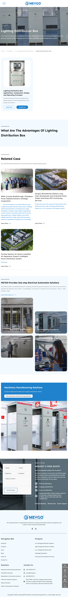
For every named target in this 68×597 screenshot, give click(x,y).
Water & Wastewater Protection (10, 586)
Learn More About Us (7, 295)
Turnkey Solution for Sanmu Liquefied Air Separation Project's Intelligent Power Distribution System (16, 256)
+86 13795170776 (47, 490)
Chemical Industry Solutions (9, 579)
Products (3, 546)
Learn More (4, 223)
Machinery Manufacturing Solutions (11, 569)
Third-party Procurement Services (44, 556)
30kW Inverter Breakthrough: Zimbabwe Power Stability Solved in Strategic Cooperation (17, 198)
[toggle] (4, 3)
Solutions (3, 543)
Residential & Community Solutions (11, 576)
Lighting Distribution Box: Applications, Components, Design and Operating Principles (16, 93)
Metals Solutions (5, 583)
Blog (2, 553)
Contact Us (22, 107)
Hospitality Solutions (7, 573)
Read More (9, 107)
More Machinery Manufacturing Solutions (18, 396)
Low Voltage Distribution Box (43, 550)
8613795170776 (49, 487)
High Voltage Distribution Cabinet (44, 546)
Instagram (35, 528)
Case (2, 550)
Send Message (11, 490)
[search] (65, 3)
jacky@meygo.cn (47, 483)
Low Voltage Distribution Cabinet (44, 543)
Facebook (32, 528)
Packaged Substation (41, 553)
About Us (3, 556)
